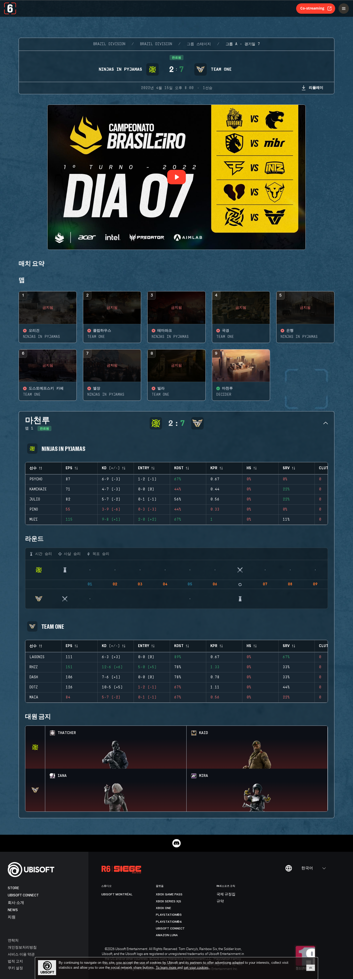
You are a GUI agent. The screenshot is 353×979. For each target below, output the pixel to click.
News (13, 910)
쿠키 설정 (15, 967)
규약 (220, 901)
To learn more (166, 967)
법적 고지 (15, 961)
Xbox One (163, 908)
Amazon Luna (167, 935)
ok (310, 967)
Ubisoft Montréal (117, 894)
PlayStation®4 (169, 922)
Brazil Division (109, 44)
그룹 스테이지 (199, 44)
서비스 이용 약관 (21, 954)
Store (13, 888)
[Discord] (176, 843)
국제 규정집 (226, 894)
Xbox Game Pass (169, 894)
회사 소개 (16, 903)
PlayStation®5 (169, 915)
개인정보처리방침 (22, 947)
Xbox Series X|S (168, 901)
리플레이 (316, 87)
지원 (12, 917)
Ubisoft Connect (23, 895)
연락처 (13, 940)
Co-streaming (312, 8)
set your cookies (196, 967)
